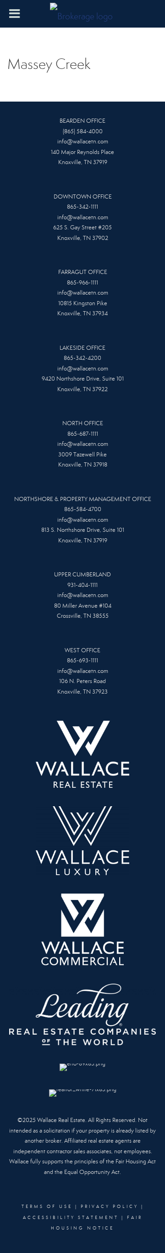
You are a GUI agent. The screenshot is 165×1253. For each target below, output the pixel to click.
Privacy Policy (109, 1206)
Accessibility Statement (71, 1217)
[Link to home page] (82, 14)
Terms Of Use (47, 1206)
